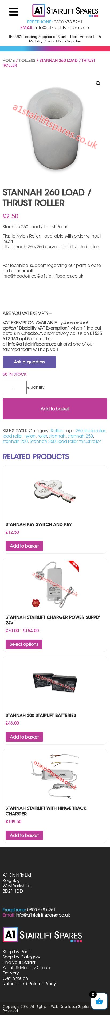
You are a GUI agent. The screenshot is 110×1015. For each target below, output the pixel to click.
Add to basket (55, 408)
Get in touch (15, 978)
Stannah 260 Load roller (53, 441)
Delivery (11, 973)
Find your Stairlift (19, 962)
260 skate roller (90, 430)
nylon (30, 436)
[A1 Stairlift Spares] (65, 11)
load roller (12, 436)
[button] (98, 83)
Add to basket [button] (24, 546)
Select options (24, 644)
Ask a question (29, 362)
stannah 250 (80, 436)
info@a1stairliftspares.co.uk (62, 27)
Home (9, 60)
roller (42, 436)
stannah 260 (15, 441)
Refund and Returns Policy (29, 983)
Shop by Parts (16, 951)
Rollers (27, 60)
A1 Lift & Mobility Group (26, 967)
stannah (57, 436)
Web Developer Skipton (71, 1006)
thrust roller (90, 441)
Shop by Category (21, 957)
